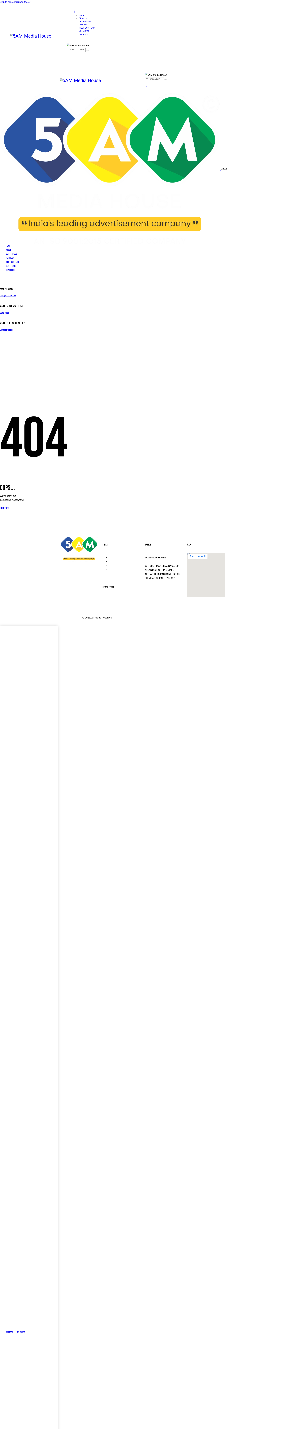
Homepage (4, 508)
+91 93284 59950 (155, 602)
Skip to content (8, 2)
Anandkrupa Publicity (71, 617)
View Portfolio (6, 330)
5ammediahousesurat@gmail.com (162, 592)
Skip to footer (23, 2)
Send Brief (4, 313)
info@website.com (8, 295)
